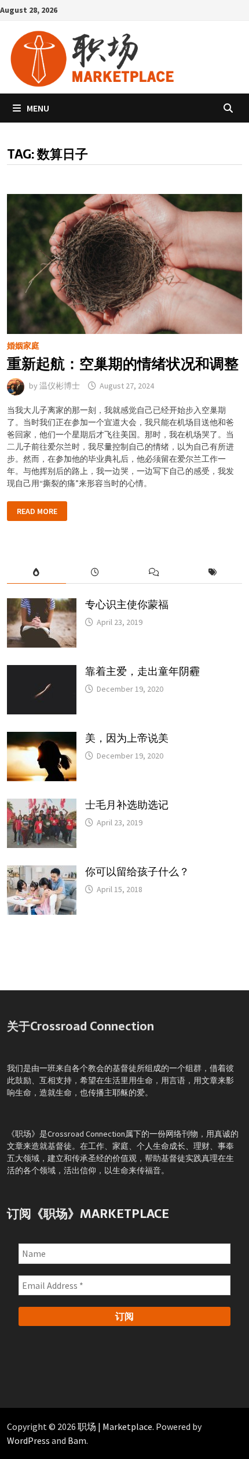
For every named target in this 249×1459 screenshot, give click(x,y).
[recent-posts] (95, 572)
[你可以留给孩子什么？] (41, 871)
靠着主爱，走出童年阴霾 (142, 671)
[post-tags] (212, 572)
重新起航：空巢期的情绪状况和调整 (123, 363)
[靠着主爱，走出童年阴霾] (41, 671)
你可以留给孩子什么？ (137, 871)
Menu (38, 108)
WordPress (28, 1440)
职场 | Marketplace (115, 1426)
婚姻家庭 (23, 345)
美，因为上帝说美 (127, 738)
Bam (77, 1440)
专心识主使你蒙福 (127, 604)
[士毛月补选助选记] (41, 804)
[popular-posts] (36, 572)
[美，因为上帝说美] (41, 737)
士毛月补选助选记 (127, 804)
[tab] (36, 572)
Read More (36, 512)
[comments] (153, 572)
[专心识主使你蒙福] (41, 604)
